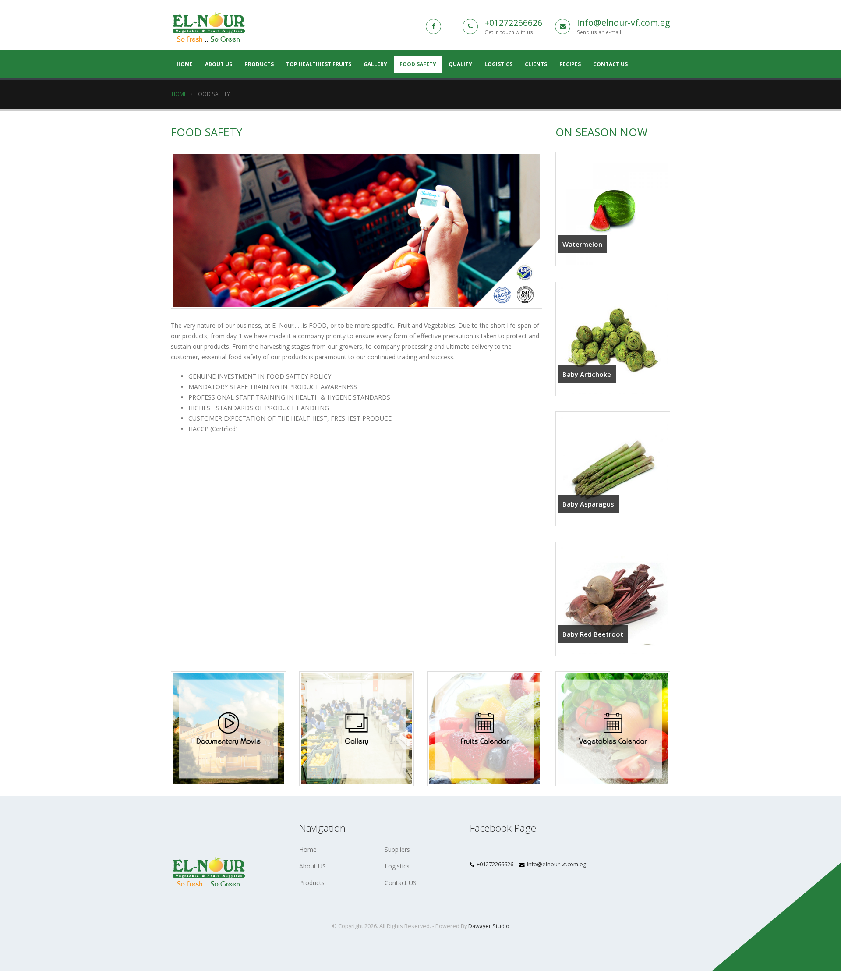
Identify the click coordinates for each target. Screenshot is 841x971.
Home (179, 93)
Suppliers (397, 849)
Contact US (401, 883)
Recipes (570, 64)
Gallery (375, 64)
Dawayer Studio (488, 926)
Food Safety (417, 64)
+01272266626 (513, 22)
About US (218, 64)
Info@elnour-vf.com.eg (623, 22)
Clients (536, 64)
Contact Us (610, 64)
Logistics (498, 64)
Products (259, 64)
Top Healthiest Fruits (318, 64)
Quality (460, 64)
